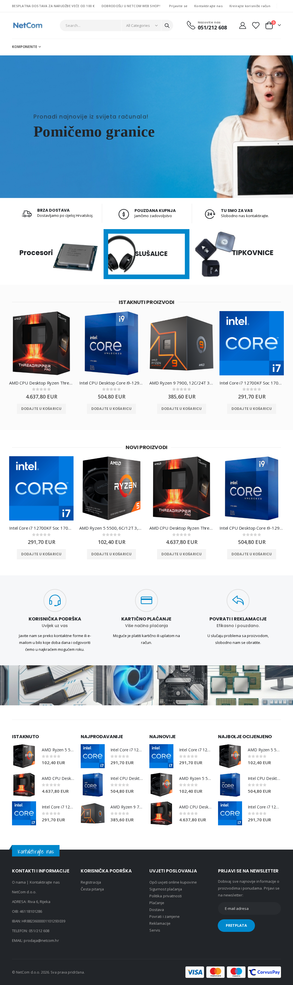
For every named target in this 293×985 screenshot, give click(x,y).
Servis (154, 930)
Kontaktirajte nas (208, 6)
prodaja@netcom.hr (41, 940)
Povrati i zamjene (164, 916)
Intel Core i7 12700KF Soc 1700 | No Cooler (251, 383)
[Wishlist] (255, 25)
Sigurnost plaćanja (165, 889)
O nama (19, 882)
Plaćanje (157, 902)
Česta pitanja (92, 889)
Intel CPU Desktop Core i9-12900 (111, 383)
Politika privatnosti (165, 895)
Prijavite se (178, 6)
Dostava (156, 909)
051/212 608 (39, 930)
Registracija (91, 882)
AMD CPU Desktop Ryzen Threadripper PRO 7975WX (41, 383)
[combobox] (116, 25)
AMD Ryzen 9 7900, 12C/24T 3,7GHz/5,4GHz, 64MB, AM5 (181, 383)
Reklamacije (160, 923)
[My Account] (242, 25)
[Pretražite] (167, 26)
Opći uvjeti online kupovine (173, 882)
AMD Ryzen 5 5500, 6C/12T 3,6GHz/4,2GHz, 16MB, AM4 (111, 528)
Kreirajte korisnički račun (249, 6)
